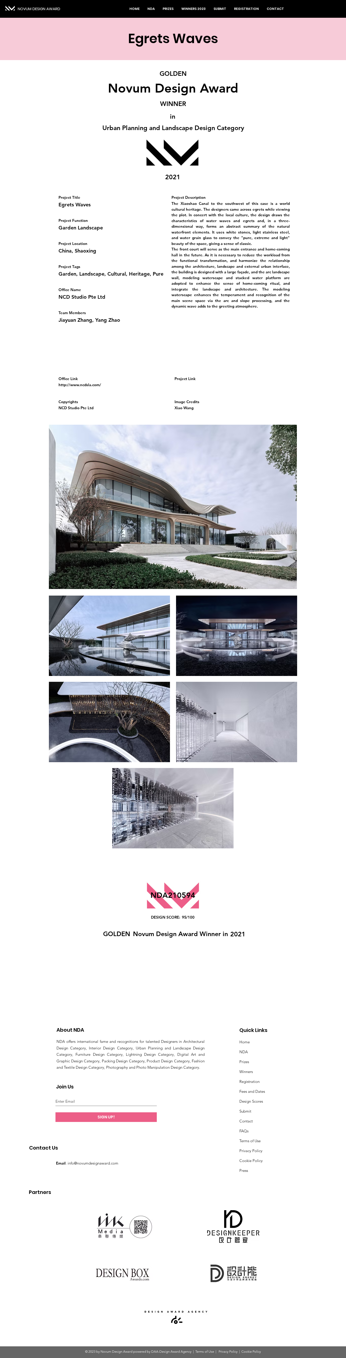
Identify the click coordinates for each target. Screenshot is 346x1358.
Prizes (244, 1061)
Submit (245, 1111)
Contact (246, 1121)
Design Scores (251, 1101)
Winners (246, 1071)
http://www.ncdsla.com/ (80, 384)
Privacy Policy (250, 1150)
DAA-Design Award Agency (171, 1351)
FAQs (243, 1131)
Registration (249, 1081)
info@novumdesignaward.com (93, 1163)
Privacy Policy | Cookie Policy (239, 1351)
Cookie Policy (251, 1160)
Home (244, 1042)
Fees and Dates (252, 1091)
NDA (243, 1051)
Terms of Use (250, 1140)
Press (243, 1170)
